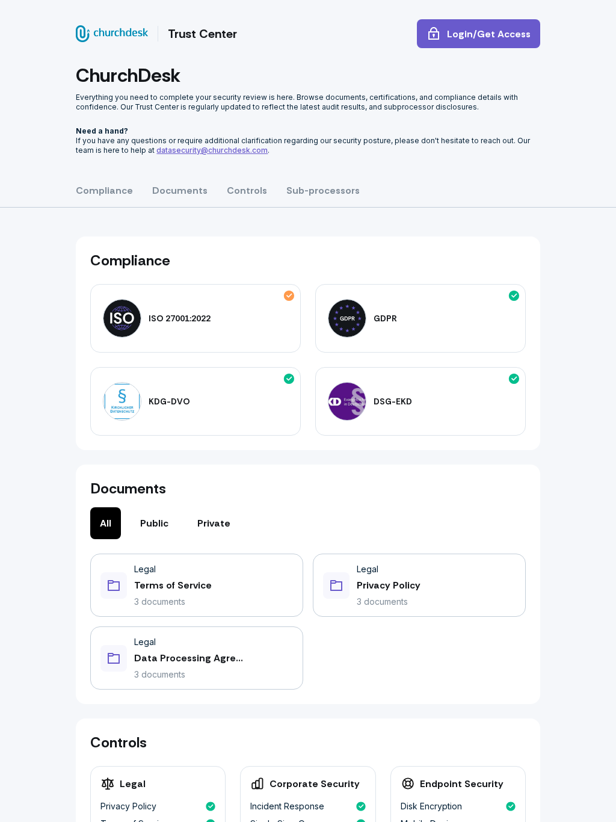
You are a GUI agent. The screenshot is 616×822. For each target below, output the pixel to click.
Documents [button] (180, 190)
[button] (196, 585)
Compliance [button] (104, 190)
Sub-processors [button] (323, 190)
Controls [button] (247, 190)
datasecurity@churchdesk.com (212, 150)
